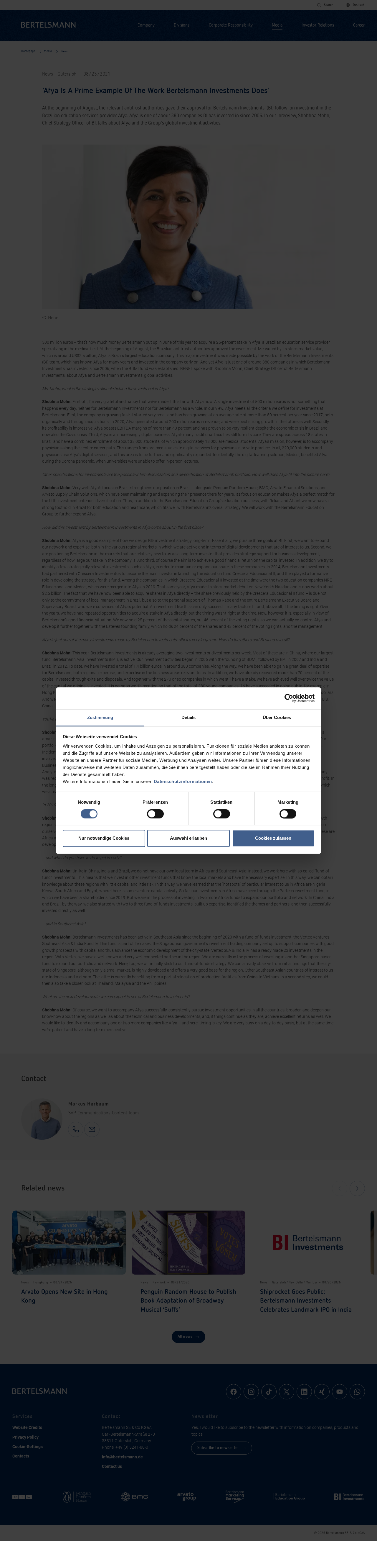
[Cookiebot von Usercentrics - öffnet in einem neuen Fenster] (289, 698)
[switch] (155, 813)
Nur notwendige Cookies (103, 838)
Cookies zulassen (273, 838)
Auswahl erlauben (188, 838)
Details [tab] (188, 717)
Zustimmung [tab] (100, 717)
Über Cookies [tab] (277, 717)
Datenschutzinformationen (183, 781)
